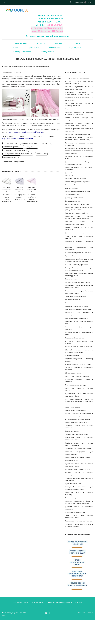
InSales (90, 613)
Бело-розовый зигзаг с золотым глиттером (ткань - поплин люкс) (79, 138)
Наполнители (54, 47)
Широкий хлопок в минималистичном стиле (79, 223)
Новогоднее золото (72, 407)
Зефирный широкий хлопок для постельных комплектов (79, 269)
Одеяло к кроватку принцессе (77, 265)
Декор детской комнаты (74, 198)
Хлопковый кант (71, 279)
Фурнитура (74, 47)
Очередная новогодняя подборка (78, 364)
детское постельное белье (15, 150)
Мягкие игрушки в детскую (75, 385)
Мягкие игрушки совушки (75, 512)
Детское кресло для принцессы (77, 419)
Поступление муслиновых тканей (77, 191)
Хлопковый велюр (72, 431)
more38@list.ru (55, 18)
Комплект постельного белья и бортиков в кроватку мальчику (79, 502)
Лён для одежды (71, 188)
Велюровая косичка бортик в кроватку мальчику (79, 104)
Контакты (78, 602)
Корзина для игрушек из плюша (77, 282)
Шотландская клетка (73, 373)
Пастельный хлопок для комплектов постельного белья (79, 286)
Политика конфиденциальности (60, 602)
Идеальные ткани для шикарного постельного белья (79, 465)
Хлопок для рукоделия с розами (77, 182)
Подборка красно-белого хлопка (77, 457)
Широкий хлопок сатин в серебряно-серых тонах (79, 351)
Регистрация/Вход (38, 602)
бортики (46, 143)
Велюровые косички (73, 201)
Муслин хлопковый (72, 355)
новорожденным (11, 157)
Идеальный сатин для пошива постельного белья (79, 438)
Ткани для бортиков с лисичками (78, 448)
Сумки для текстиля (22, 51)
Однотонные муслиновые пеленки (78, 253)
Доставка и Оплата (20, 602)
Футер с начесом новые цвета (77, 78)
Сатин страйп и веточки (74, 185)
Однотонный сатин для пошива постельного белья (79, 395)
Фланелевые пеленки (73, 300)
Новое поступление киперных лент (78, 309)
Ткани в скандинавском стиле (76, 303)
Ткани (76, 43)
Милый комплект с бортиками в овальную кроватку (79, 414)
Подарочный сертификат (74, 338)
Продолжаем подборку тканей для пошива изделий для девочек (79, 260)
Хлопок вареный (20, 43)
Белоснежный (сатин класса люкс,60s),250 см (6, 199)
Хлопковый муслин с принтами (77, 204)
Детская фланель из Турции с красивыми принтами (79, 163)
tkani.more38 (56, 25)
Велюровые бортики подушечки (77, 134)
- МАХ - (57, 21)
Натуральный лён (71, 460)
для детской (10, 143)
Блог (7, 66)
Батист (40, 43)
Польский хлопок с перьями (75, 178)
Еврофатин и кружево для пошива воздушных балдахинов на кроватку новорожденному (79, 150)
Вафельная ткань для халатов (76, 318)
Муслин (58, 43)
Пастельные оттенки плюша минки (78, 521)
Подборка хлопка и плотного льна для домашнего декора (79, 208)
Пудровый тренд (71, 256)
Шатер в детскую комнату (75, 410)
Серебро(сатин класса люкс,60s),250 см (18, 198)
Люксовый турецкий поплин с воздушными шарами (79, 88)
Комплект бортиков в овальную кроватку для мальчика (79, 113)
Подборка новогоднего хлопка (77, 422)
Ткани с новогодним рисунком (76, 434)
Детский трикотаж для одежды (77, 469)
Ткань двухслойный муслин (75, 296)
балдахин (32, 147)
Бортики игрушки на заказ (75, 109)
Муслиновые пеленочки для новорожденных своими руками (79, 93)
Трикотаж (32, 47)
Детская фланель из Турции (76, 233)
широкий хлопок (29, 143)
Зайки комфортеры (72, 194)
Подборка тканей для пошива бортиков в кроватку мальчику (79, 217)
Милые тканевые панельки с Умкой (78, 347)
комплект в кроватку (13, 147)
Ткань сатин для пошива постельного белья (79, 516)
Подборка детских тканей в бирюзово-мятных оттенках (79, 124)
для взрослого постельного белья (17, 154)
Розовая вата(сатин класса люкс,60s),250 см (31, 199)
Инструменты (46, 51)
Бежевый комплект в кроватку (77, 306)
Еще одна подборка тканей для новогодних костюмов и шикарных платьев (79, 401)
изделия (41, 154)
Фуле (15, 47)
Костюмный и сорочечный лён (76, 213)
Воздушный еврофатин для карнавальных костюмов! (79, 488)
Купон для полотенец (73, 484)
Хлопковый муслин (72, 498)
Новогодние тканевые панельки (77, 376)
